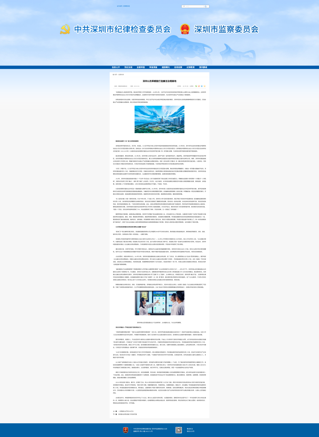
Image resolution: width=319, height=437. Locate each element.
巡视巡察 (178, 67)
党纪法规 (128, 67)
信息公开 (116, 67)
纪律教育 (191, 67)
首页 (115, 74)
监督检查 (121, 74)
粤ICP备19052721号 (146, 431)
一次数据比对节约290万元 (125, 411)
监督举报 (141, 67)
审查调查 (153, 67)
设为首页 (119, 6)
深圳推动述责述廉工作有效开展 (127, 414)
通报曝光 (166, 67)
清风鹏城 (203, 67)
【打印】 (179, 86)
